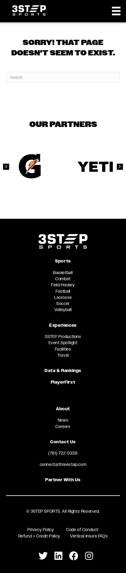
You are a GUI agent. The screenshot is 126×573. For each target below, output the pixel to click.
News (63, 420)
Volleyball (63, 309)
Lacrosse (63, 297)
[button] (6, 167)
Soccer (63, 303)
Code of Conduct (82, 529)
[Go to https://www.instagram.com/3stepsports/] (89, 556)
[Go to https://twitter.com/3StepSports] (43, 556)
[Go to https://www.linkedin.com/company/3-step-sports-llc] (58, 556)
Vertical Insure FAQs (89, 536)
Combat (63, 278)
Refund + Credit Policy (39, 536)
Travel (63, 355)
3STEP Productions (63, 336)
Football (63, 291)
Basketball (63, 272)
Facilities (63, 349)
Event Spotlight (63, 342)
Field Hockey (63, 284)
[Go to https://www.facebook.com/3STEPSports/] (73, 556)
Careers (62, 426)
